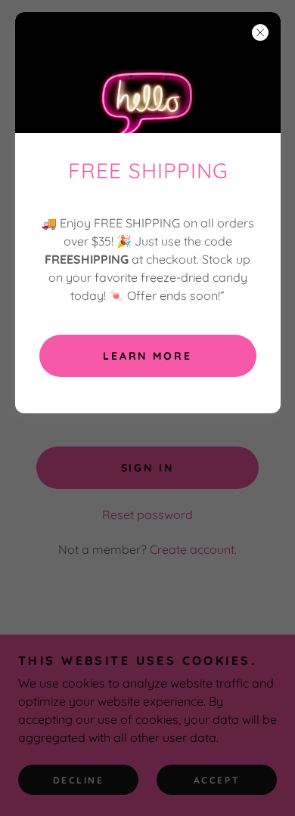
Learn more (148, 356)
